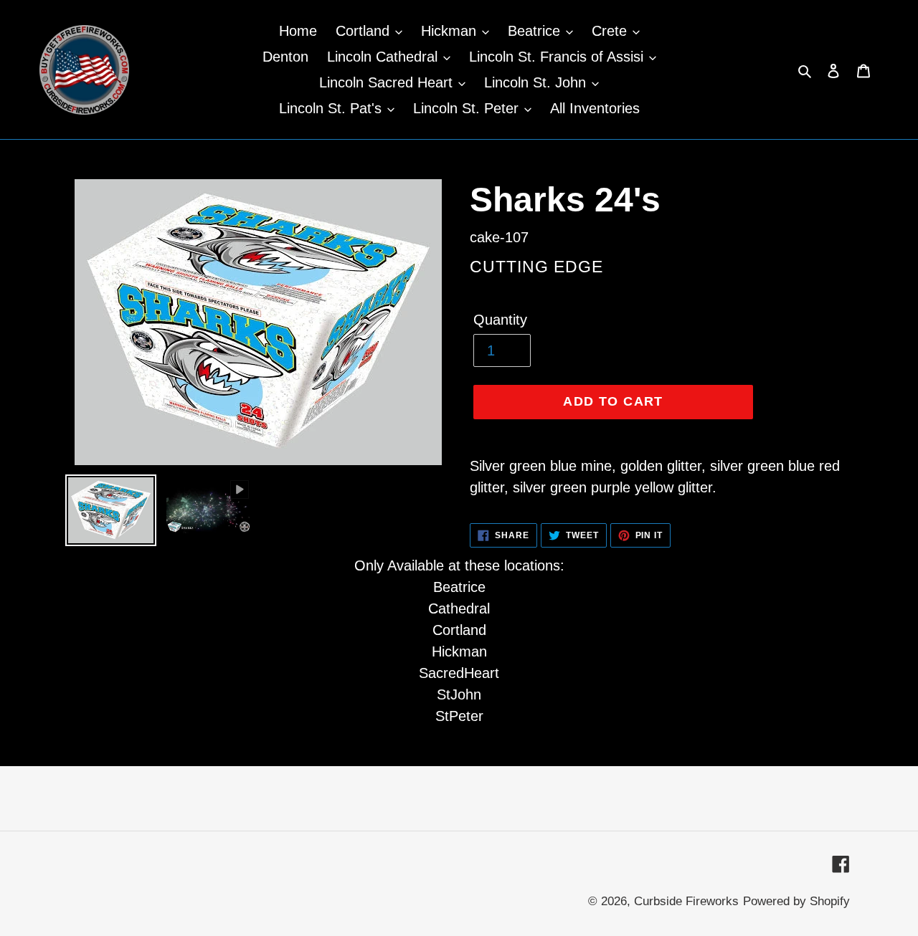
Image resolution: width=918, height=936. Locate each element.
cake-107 (499, 237)
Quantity (500, 320)
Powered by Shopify (796, 901)
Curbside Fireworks (686, 901)
